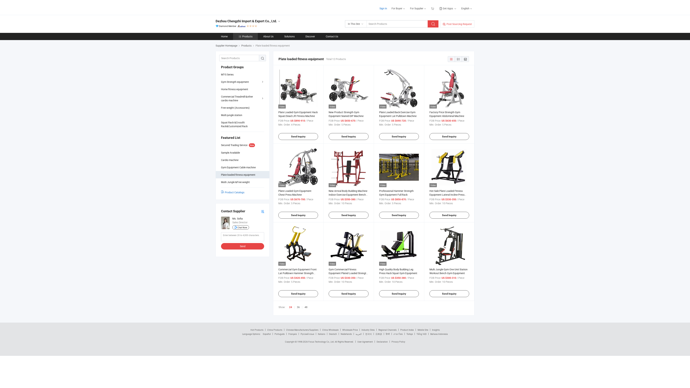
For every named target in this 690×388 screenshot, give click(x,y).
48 (306, 307)
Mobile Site (423, 329)
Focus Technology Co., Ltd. (321, 341)
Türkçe (409, 333)
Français (292, 333)
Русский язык (307, 333)
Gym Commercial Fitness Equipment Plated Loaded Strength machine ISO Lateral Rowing (348, 273)
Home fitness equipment (234, 89)
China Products (274, 329)
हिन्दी (388, 333)
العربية (359, 333)
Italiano (321, 333)
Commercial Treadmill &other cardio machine (237, 98)
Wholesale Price (350, 329)
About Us (268, 36)
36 (298, 307)
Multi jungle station (231, 115)
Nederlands (346, 333)
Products (247, 36)
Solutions (289, 36)
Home (224, 36)
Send (242, 246)
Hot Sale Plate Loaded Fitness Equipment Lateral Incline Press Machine (446, 194)
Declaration (382, 341)
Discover (310, 36)
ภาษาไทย (398, 333)
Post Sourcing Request (459, 24)
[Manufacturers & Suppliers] (239, 7)
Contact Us (332, 36)
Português (280, 333)
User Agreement (365, 341)
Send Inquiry (298, 136)
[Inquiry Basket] (433, 8)
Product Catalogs (234, 192)
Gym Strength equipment (235, 82)
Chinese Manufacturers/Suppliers (302, 329)
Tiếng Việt (422, 333)
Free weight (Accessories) (235, 107)
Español (267, 333)
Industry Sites (368, 329)
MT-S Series (227, 74)
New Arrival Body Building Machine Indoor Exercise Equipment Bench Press (348, 194)
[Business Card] (262, 211)
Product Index (407, 329)
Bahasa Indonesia (439, 333)
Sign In (383, 8)
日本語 (379, 333)
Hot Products (256, 329)
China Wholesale (330, 329)
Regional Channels (387, 329)
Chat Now (242, 227)
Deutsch (333, 333)
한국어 (368, 333)
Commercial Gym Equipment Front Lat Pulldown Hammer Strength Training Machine (297, 273)
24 (290, 307)
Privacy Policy (398, 341)
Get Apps (448, 8)
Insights (436, 329)
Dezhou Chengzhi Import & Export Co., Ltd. (246, 21)
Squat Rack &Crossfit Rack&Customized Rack (234, 124)
